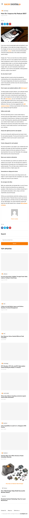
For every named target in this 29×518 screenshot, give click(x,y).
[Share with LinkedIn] (7, 24)
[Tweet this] (5, 24)
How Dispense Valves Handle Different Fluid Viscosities (12, 337)
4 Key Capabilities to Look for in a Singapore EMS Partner (13, 426)
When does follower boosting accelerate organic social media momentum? (13, 396)
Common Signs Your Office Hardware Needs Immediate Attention (12, 456)
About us (10, 510)
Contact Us (3, 510)
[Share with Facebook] (2, 24)
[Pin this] (10, 24)
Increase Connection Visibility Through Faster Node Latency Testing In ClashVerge (14, 277)
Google (9, 50)
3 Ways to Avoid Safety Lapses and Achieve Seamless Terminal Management (12, 307)
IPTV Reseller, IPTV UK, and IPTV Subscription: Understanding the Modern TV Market (13, 366)
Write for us (16, 510)
